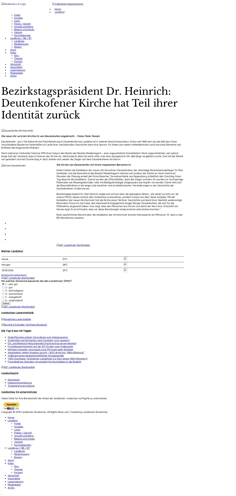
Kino (16, 55)
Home (58, 9)
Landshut (60, 12)
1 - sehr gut (11, 284)
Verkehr (18, 32)
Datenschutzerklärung (20, 382)
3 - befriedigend (14, 290)
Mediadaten (16, 73)
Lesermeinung (17, 70)
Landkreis (19, 41)
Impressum (14, 379)
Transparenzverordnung (21, 385)
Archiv (13, 75)
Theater (18, 58)
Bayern (18, 47)
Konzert (18, 61)
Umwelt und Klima (23, 26)
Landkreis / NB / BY (20, 38)
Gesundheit (16, 67)
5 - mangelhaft (13, 297)
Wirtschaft (15, 64)
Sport (13, 49)
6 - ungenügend (14, 300)
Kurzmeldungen (22, 35)
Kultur (13, 52)
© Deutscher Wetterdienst (13, 275)
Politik (17, 15)
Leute (17, 20)
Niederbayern (21, 44)
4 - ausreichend (13, 293)
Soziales (18, 18)
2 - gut (8, 287)
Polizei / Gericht (22, 23)
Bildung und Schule (24, 29)
